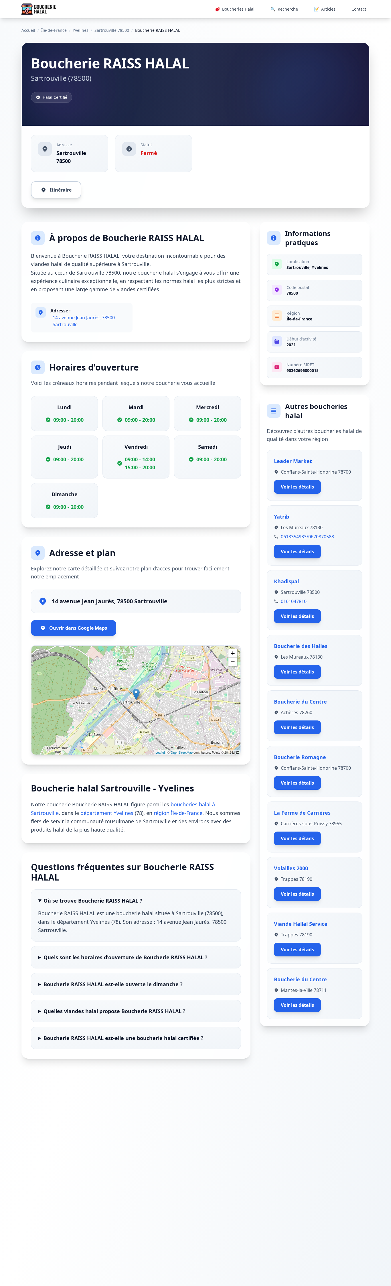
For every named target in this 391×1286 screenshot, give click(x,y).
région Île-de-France (178, 813)
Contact (358, 9)
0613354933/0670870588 (307, 536)
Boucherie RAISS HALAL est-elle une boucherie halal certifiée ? (124, 1038)
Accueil (28, 30)
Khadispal (286, 581)
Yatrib (281, 516)
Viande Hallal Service (300, 923)
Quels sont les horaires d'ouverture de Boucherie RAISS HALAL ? (126, 957)
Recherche (284, 9)
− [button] (233, 661)
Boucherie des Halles (300, 646)
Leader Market (293, 461)
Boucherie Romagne (300, 757)
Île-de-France (54, 30)
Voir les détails (297, 487)
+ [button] (233, 653)
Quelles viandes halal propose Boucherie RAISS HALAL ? (114, 1011)
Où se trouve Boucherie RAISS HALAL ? (93, 900)
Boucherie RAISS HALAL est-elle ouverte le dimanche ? (113, 984)
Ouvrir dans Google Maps (78, 628)
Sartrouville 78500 (111, 30)
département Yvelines (106, 813)
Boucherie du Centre (300, 701)
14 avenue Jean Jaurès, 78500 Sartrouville (84, 321)
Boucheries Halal (234, 9)
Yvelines (80, 30)
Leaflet (160, 752)
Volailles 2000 (291, 868)
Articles (324, 9)
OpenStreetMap (182, 752)
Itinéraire (61, 190)
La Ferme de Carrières (302, 812)
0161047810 (294, 601)
